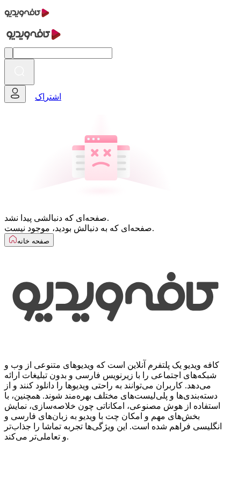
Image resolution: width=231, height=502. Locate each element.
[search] (19, 72)
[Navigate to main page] (26, 18)
